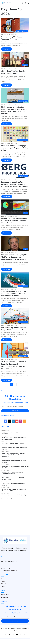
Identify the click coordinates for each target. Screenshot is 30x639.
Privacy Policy (5, 583)
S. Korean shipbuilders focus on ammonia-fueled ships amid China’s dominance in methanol (14, 293)
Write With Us (4, 597)
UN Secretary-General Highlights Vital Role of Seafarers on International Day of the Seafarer (14, 257)
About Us (3, 579)
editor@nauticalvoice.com (10, 570)
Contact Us (4, 581)
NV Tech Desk (5, 34)
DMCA (2, 586)
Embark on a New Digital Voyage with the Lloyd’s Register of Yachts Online (14, 148)
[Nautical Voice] (7, 3)
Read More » (6, 49)
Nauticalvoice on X (6, 499)
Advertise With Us (5, 594)
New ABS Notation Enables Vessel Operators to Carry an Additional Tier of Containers (14, 220)
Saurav (15, 630)
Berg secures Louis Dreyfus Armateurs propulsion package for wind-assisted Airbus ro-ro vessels (14, 184)
